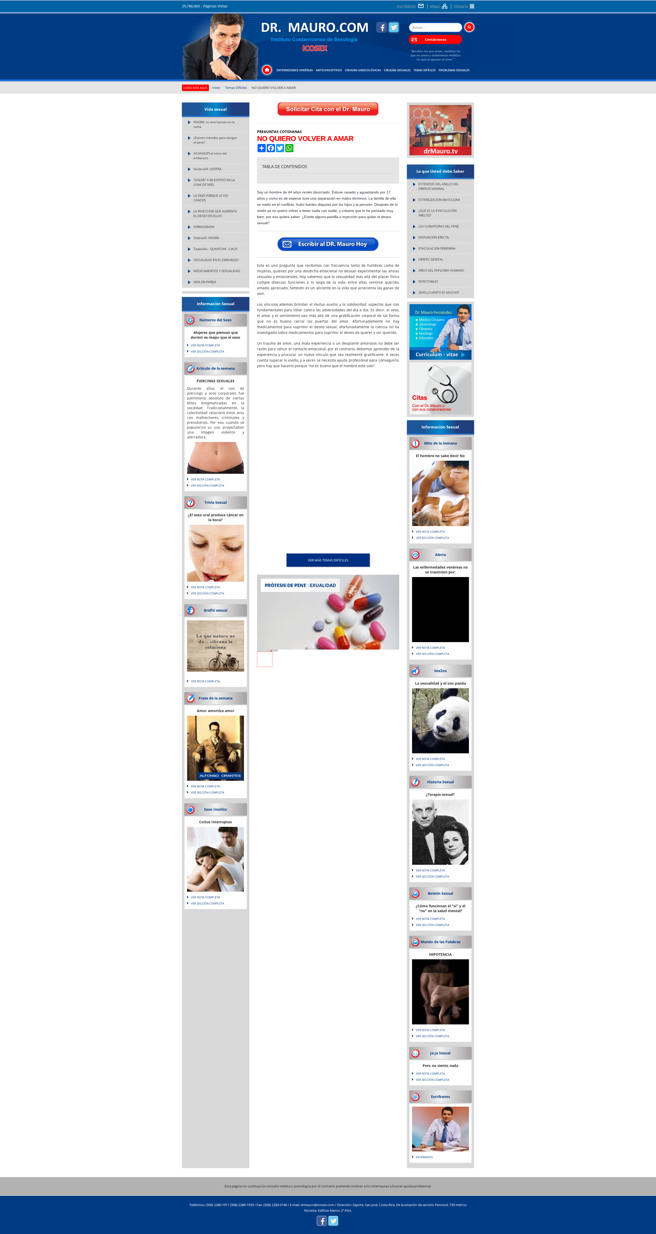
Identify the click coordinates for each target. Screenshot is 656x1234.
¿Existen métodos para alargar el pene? (215, 140)
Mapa (435, 6)
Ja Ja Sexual (440, 1053)
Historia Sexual (440, 781)
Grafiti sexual (215, 610)
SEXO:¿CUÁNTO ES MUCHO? (438, 292)
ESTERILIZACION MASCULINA (439, 200)
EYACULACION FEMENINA (437, 248)
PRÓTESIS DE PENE (285, 585)
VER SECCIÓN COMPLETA (207, 351)
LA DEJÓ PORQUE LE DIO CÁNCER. (210, 197)
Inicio (216, 87)
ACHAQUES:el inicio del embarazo (210, 155)
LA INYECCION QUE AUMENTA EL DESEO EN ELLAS (215, 213)
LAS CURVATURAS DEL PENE (438, 226)
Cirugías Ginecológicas (363, 70)
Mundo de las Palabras (440, 941)
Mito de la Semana (440, 443)
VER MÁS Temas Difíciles (328, 560)
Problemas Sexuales (454, 70)
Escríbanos (406, 6)
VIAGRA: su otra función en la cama (214, 124)
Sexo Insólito (215, 809)
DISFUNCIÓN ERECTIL (433, 237)
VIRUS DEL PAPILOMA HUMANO (441, 270)
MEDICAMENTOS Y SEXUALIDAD (216, 271)
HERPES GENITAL (430, 259)
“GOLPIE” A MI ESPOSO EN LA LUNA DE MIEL (214, 182)
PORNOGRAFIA (203, 227)
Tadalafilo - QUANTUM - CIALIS (215, 249)
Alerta (440, 554)
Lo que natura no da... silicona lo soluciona (215, 641)
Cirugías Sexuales (397, 70)
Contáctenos (435, 39)
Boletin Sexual (440, 893)
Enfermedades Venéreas (294, 70)
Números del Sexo (215, 319)
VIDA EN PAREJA (204, 282)
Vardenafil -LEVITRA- (207, 169)
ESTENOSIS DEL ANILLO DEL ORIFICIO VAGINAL (438, 186)
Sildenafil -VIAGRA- (206, 238)
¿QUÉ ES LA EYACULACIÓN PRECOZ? (437, 213)
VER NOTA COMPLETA (205, 345)
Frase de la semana (215, 698)
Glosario (461, 6)
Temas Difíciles (425, 70)
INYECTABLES (428, 281)
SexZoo (440, 670)
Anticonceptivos (329, 70)
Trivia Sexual (215, 502)
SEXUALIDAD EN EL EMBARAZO (216, 260)
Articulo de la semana (215, 368)
